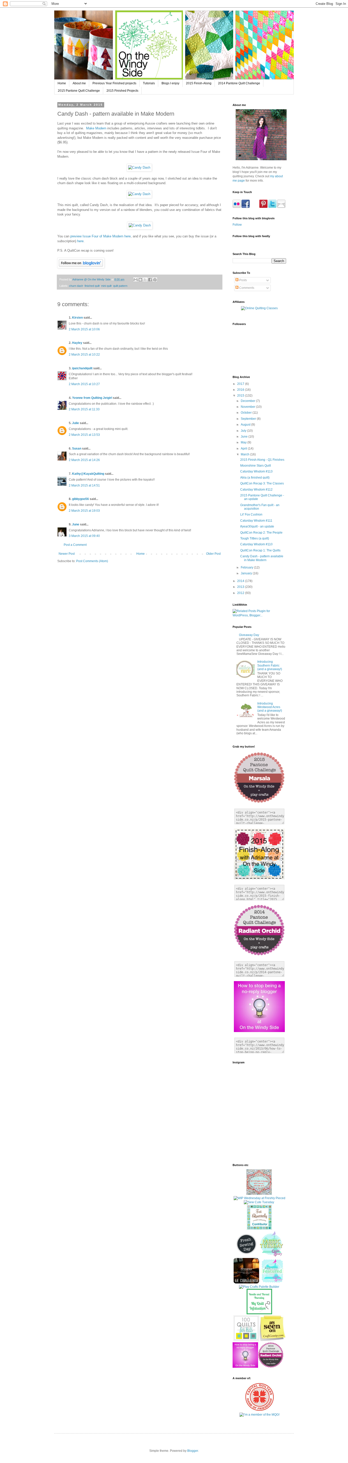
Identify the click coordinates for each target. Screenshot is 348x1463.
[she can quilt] (259, 1194)
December (248, 401)
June (75, 524)
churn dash (76, 285)
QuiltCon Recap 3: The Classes (262, 483)
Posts (242, 280)
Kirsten (77, 317)
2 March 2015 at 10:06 (84, 329)
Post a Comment (75, 545)
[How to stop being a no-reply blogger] (245, 1367)
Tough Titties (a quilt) (254, 538)
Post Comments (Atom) (92, 561)
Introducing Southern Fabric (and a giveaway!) (269, 665)
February (247, 567)
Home (62, 83)
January (247, 573)
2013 (241, 587)
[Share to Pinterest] (154, 279)
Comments (246, 288)
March (245, 454)
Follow (237, 224)
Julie (75, 423)
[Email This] (135, 279)
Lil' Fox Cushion (251, 514)
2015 (241, 395)
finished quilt (92, 285)
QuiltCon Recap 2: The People (261, 532)
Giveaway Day (249, 635)
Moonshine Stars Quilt (255, 465)
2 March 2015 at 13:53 (84, 435)
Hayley (77, 343)
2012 (241, 593)
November (248, 407)
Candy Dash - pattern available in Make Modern (261, 558)
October (246, 412)
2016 (241, 389)
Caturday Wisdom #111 (256, 520)
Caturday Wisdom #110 (256, 544)
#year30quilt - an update (257, 526)
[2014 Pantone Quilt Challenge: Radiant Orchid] (271, 1367)
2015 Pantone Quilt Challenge (79, 90)
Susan (76, 448)
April (244, 448)
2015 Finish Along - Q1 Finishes (262, 460)
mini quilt (106, 285)
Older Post (213, 554)
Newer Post (67, 554)
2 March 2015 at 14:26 (84, 460)
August (246, 424)
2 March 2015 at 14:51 (84, 485)
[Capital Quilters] (259, 1410)
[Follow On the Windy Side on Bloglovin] (80, 267)
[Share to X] (145, 279)
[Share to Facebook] (150, 279)
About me (79, 83)
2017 (241, 384)
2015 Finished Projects (122, 90)
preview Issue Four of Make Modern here (100, 236)
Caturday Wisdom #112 (256, 489)
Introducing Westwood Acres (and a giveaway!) (269, 707)
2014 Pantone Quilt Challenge (239, 83)
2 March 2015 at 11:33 (84, 409)
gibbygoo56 (80, 499)
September (249, 419)
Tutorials (149, 83)
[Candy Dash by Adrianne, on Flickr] (139, 167)
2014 (241, 581)
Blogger (192, 1451)
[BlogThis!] (140, 279)
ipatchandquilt (82, 368)
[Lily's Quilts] (246, 1255)
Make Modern (96, 128)
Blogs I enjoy (170, 83)
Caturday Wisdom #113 (256, 471)
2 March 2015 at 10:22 (84, 354)
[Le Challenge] (246, 1282)
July (244, 430)
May (244, 442)
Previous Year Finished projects (114, 83)
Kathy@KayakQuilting (88, 474)
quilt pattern (120, 285)
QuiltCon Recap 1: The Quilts (260, 550)
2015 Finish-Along (198, 83)
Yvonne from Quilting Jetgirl (92, 398)
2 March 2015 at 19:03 (84, 510)
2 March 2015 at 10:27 (84, 384)
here (80, 241)
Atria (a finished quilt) (255, 477)
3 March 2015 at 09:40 (84, 536)
